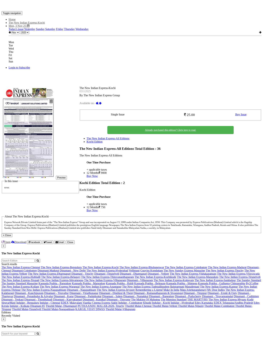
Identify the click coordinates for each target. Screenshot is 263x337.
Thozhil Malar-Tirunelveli (27, 309)
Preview (61, 177)
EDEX (65, 302)
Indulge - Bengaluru (27, 302)
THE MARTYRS (197, 299)
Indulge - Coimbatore (130, 302)
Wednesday (82, 29)
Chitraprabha (237, 283)
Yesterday (29, 29)
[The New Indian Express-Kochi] (131, 5)
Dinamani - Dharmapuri (133, 273)
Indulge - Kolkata (20, 305)
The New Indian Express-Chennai (20, 267)
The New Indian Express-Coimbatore (186, 267)
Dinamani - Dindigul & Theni (116, 293)
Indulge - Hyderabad (182, 302)
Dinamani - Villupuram (140, 280)
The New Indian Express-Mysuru (227, 299)
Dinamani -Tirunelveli (106, 273)
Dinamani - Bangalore (161, 296)
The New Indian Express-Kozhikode (155, 276)
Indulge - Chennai (50, 302)
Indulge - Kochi (161, 302)
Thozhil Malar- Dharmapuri (61, 305)
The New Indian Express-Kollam (20, 286)
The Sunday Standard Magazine (19, 283)
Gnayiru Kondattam (151, 270)
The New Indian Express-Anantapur (100, 286)
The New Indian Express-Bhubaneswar (141, 267)
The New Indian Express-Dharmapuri (49, 273)
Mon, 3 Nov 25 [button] (18, 25)
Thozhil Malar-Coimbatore (219, 305)
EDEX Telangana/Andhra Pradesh (233, 302)
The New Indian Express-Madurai (227, 267)
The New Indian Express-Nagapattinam (43, 289)
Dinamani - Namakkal (135, 296)
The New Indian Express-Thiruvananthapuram (107, 276)
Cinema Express (101, 302)
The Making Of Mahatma (145, 299)
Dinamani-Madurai (48, 270)
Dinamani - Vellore (158, 273)
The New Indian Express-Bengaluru (61, 267)
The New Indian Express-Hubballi (20, 276)
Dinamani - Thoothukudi (38, 299)
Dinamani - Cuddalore (246, 296)
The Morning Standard (174, 299)
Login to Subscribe (19, 67)
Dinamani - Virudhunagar (83, 293)
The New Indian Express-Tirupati (20, 280)
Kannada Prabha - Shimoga (181, 283)
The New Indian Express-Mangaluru (197, 276)
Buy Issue (241, 114)
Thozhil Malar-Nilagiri (191, 305)
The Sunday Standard (249, 280)
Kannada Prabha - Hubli (119, 283)
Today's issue (16, 29)
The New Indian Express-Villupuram (105, 280)
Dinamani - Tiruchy (82, 273)
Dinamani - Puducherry (188, 296)
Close (70, 242)
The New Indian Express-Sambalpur (215, 280)
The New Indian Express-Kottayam (174, 280)
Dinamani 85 (37, 305)
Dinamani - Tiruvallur (56, 293)
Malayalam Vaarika (80, 302)
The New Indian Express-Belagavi (60, 276)
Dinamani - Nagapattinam (81, 289)
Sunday (40, 29)
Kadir (250, 299)
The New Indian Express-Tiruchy (225, 270)
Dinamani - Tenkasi (12, 299)
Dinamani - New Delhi (73, 270)
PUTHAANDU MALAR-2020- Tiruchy (101, 305)
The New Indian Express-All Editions (108, 138)
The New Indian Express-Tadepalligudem (145, 286)
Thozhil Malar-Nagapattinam (58, 309)
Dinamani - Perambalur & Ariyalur (33, 296)
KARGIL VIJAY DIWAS (90, 309)
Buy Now (92, 176)
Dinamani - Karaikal (94, 299)
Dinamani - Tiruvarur (118, 299)
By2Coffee (252, 283)
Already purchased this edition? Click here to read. (170, 130)
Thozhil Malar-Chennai (138, 305)
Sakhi (114, 302)
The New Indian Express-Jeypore (116, 289)
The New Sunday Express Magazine (184, 270)
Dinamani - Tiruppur (195, 293)
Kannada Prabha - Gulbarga (214, 283)
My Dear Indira (216, 289)
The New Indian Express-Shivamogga (61, 280)
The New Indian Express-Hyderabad (107, 270)
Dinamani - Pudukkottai (87, 296)
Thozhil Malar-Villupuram (120, 309)
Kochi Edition (95, 141)
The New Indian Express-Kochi (100, 267)
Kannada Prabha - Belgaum (149, 283)
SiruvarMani (8, 302)
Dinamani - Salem (112, 296)
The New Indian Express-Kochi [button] (27, 22)
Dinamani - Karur (64, 296)
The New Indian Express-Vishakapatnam (193, 273)
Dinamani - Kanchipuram (29, 293)
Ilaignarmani (177, 286)
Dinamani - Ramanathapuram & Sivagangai (158, 293)
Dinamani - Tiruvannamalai (217, 296)
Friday (59, 29)
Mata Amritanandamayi (193, 289)
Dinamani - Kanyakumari (67, 299)
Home (12, 19)
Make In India (171, 289)
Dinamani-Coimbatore (24, 270)
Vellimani (134, 270)
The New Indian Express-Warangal (60, 286)
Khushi (147, 302)
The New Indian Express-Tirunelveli (239, 276)
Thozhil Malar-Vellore (165, 305)
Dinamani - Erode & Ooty (222, 293)
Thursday (69, 29)
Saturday (50, 29)
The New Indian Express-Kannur (219, 286)
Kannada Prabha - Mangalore (88, 283)
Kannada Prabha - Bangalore (54, 283)
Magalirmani (192, 286)
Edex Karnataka (204, 302)
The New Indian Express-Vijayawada (238, 273)
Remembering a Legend (149, 289)
